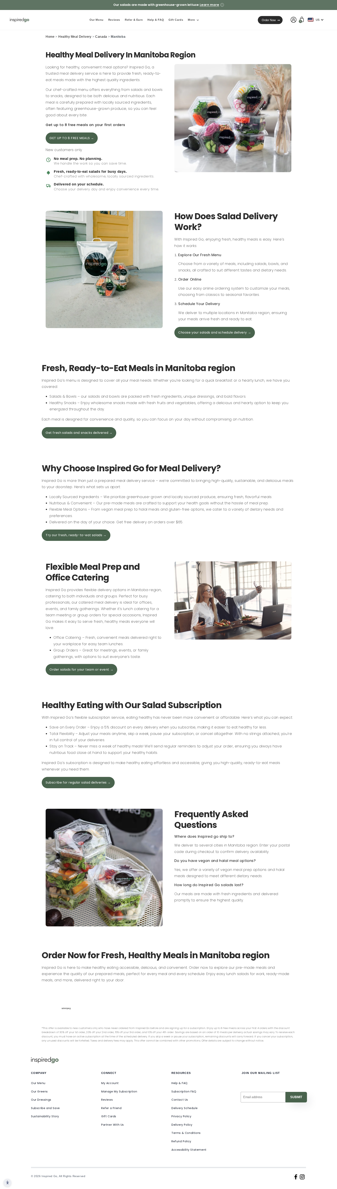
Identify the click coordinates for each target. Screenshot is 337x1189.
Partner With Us (112, 1125)
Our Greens (39, 1091)
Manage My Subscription (119, 1091)
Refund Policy (181, 1141)
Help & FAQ (179, 1083)
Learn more (209, 5)
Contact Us (179, 1100)
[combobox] (316, 20)
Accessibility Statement (189, 1150)
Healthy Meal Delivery (74, 36)
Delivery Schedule (184, 1108)
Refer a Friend (111, 1108)
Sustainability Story (45, 1116)
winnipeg (66, 1008)
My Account (110, 1083)
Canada (101, 36)
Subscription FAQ (183, 1091)
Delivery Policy (181, 1125)
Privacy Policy (181, 1116)
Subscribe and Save (45, 1108)
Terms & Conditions (186, 1133)
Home (50, 36)
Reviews (107, 1100)
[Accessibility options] (7, 1183)
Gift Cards (108, 1116)
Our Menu (38, 1083)
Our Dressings (41, 1100)
